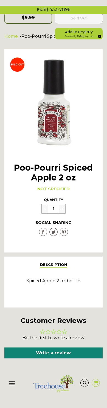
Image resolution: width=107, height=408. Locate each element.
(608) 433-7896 (53, 9)
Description (53, 264)
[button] (79, 33)
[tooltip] (98, 35)
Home (11, 36)
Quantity (53, 200)
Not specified (53, 188)
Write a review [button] (53, 352)
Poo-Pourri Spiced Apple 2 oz (53, 36)
